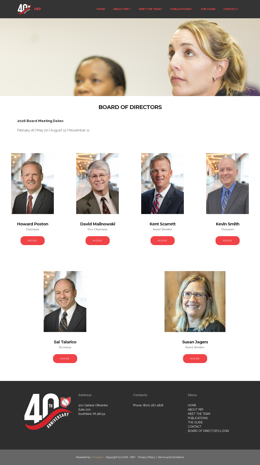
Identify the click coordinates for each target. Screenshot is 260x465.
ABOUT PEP (121, 9)
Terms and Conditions (171, 457)
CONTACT (230, 9)
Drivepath (98, 457)
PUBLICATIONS (180, 9)
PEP (37, 9)
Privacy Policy (146, 457)
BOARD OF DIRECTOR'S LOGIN (208, 431)
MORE (32, 240)
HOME (101, 9)
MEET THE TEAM (150, 9)
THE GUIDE (208, 9)
